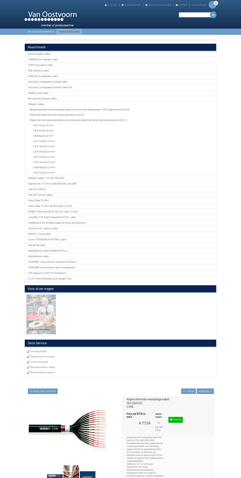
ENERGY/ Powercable (39, 234)
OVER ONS (112, 5)
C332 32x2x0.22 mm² (44, 157)
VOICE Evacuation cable (40, 65)
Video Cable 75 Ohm (38, 200)
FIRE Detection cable (38, 70)
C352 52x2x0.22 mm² (44, 172)
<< (43, 391)
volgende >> (205, 391)
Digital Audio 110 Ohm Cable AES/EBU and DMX (52, 183)
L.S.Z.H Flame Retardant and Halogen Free (49, 278)
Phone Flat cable (36, 245)
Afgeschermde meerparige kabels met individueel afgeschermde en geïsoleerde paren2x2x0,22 (78, 120)
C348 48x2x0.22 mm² (44, 167)
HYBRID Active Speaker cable (43, 59)
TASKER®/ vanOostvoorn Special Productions (52, 262)
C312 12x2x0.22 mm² (44, 141)
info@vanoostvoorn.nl (38, 329)
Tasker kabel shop (69, 31)
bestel (177, 419)
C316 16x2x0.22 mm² (44, 146)
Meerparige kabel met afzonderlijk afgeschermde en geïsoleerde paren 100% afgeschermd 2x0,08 (79, 109)
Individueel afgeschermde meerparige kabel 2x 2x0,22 (57, 115)
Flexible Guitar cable (38, 93)
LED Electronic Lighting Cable (43, 228)
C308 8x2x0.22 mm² (43, 136)
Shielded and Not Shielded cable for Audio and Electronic (57, 223)
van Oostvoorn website (40, 31)
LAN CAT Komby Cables (40, 195)
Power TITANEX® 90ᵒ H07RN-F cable (47, 239)
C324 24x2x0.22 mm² (44, 151)
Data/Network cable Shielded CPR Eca (47, 250)
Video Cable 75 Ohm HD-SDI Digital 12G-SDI (50, 206)
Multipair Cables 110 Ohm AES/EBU (46, 178)
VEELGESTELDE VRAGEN (159, 5)
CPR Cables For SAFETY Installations (47, 273)
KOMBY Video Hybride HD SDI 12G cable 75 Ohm (53, 211)
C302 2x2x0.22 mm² (43, 125)
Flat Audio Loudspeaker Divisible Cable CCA (50, 87)
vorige (190, 391)
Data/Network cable (38, 256)
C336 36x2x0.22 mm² (44, 162)
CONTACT (182, 5)
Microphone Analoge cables (42, 98)
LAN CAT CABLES (37, 189)
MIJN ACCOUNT (199, 5)
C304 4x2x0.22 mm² (43, 130)
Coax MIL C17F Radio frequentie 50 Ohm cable (51, 217)
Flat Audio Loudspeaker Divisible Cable (47, 82)
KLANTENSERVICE (132, 5)
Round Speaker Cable (39, 54)
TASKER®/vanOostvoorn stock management (51, 267)
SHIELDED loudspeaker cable (43, 76)
